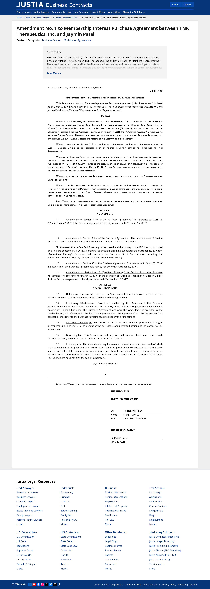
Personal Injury (69, 519)
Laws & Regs (97, 12)
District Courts (24, 559)
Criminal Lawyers (25, 501)
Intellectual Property (116, 506)
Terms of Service (151, 584)
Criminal (65, 497)
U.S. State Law (70, 532)
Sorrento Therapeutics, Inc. (65, 18)
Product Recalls (113, 550)
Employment (111, 501)
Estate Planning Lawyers (29, 510)
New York (66, 559)
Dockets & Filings (25, 564)
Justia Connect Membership (164, 536)
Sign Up (187, 5)
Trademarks (111, 559)
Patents (109, 555)
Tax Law (109, 519)
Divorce (65, 501)
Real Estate (111, 515)
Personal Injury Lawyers (29, 519)
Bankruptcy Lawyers (27, 492)
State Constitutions (71, 536)
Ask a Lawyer (41, 12)
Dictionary (154, 492)
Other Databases (115, 532)
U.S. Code (21, 541)
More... (20, 524)
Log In (175, 5)
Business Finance (51, 40)
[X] (55, 584)
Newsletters (113, 12)
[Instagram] (42, 584)
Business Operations (116, 497)
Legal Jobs (110, 536)
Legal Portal (117, 584)
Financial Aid (155, 501)
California (66, 550)
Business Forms (113, 545)
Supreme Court (24, 550)
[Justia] (30, 4)
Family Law (66, 515)
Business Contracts (41, 18)
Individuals (67, 488)
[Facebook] (38, 584)
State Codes (67, 541)
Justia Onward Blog (159, 559)
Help (138, 584)
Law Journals (156, 510)
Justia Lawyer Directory (161, 541)
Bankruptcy (67, 492)
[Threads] (46, 584)
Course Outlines (158, 506)
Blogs (152, 515)
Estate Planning (69, 510)
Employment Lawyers (27, 506)
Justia (19, 18)
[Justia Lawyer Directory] (59, 584)
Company (130, 584)
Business (110, 488)
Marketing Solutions (134, 12)
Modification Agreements (77, 40)
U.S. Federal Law (26, 532)
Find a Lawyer (24, 12)
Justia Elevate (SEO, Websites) (165, 550)
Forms (27, 18)
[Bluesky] (50, 584)
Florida (64, 555)
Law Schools (81, 12)
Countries (110, 564)
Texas (64, 564)
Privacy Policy (169, 584)
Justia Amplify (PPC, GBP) (162, 555)
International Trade (115, 510)
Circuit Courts (23, 555)
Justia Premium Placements (163, 545)
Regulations (22, 545)
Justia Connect (101, 584)
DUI (63, 506)
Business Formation (115, 492)
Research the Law (61, 12)
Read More (53, 73)
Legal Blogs (111, 541)
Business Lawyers (26, 497)
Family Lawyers (24, 515)
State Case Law (69, 545)
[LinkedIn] (30, 584)
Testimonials (156, 564)
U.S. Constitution (25, 536)
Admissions (155, 497)
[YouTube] (34, 584)
